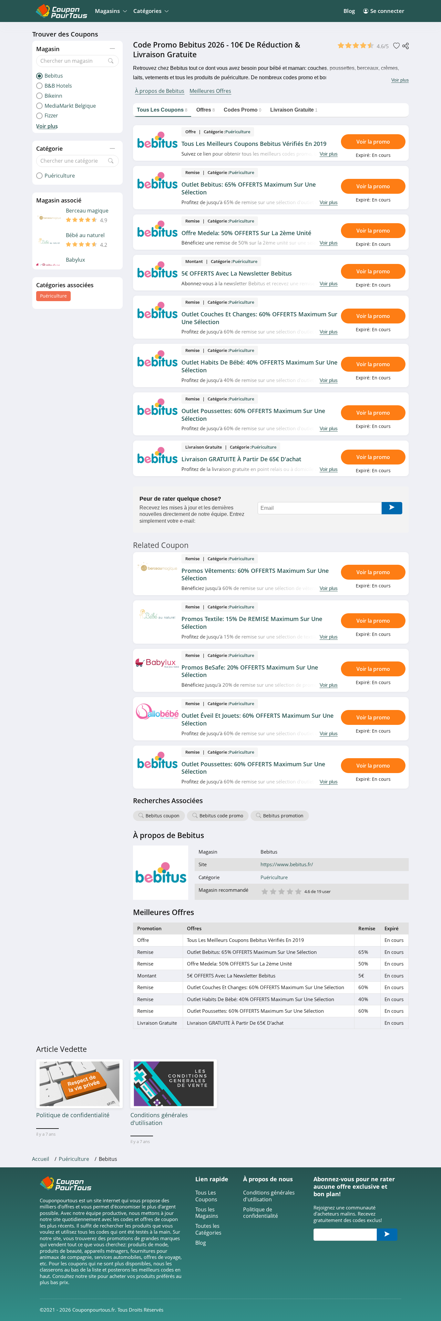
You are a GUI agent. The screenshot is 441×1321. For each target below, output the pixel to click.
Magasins (107, 11)
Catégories (147, 11)
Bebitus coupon (162, 816)
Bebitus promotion (283, 816)
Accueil (40, 1159)
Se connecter (387, 11)
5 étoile (298, 891)
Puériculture (53, 296)
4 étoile (289, 891)
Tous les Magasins (206, 1213)
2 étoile (273, 891)
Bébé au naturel (85, 235)
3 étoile (281, 891)
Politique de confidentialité (260, 1213)
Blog (349, 11)
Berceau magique (87, 210)
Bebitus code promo (221, 816)
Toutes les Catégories (208, 1229)
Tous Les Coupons (206, 1196)
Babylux (75, 260)
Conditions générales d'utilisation (269, 1196)
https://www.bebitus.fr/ (287, 864)
